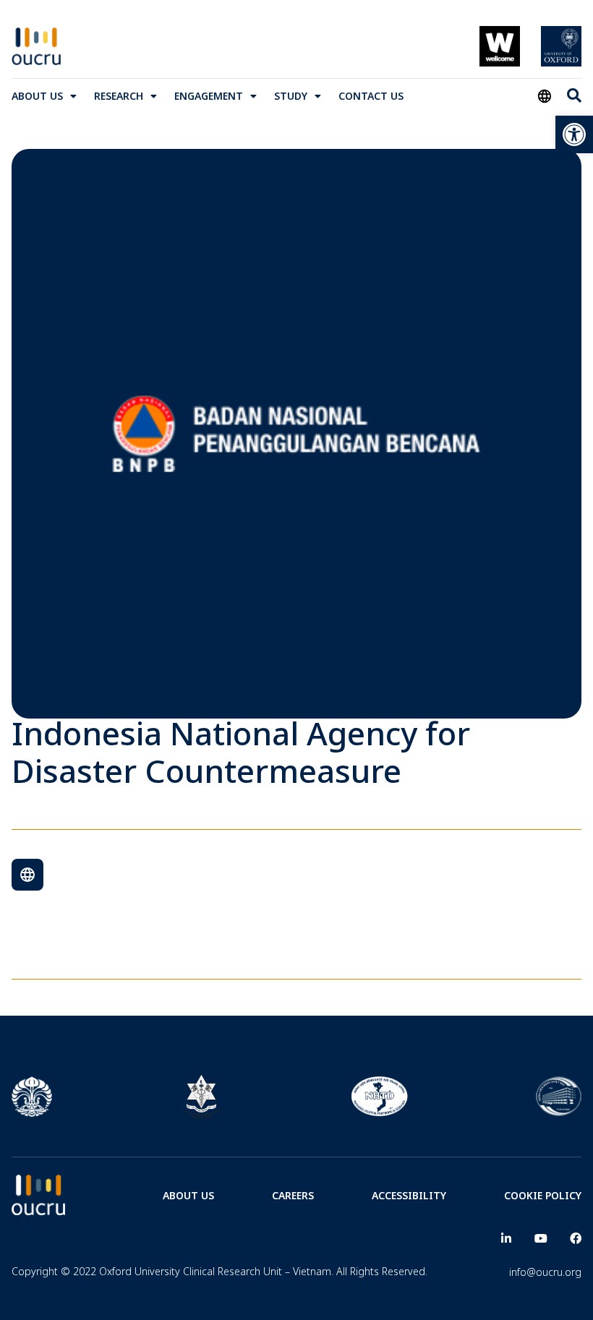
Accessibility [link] (409, 1195)
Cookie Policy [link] (542, 1195)
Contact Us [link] (371, 96)
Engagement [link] (208, 96)
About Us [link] (37, 96)
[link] (574, 134)
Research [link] (118, 96)
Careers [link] (293, 1195)
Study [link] (290, 96)
